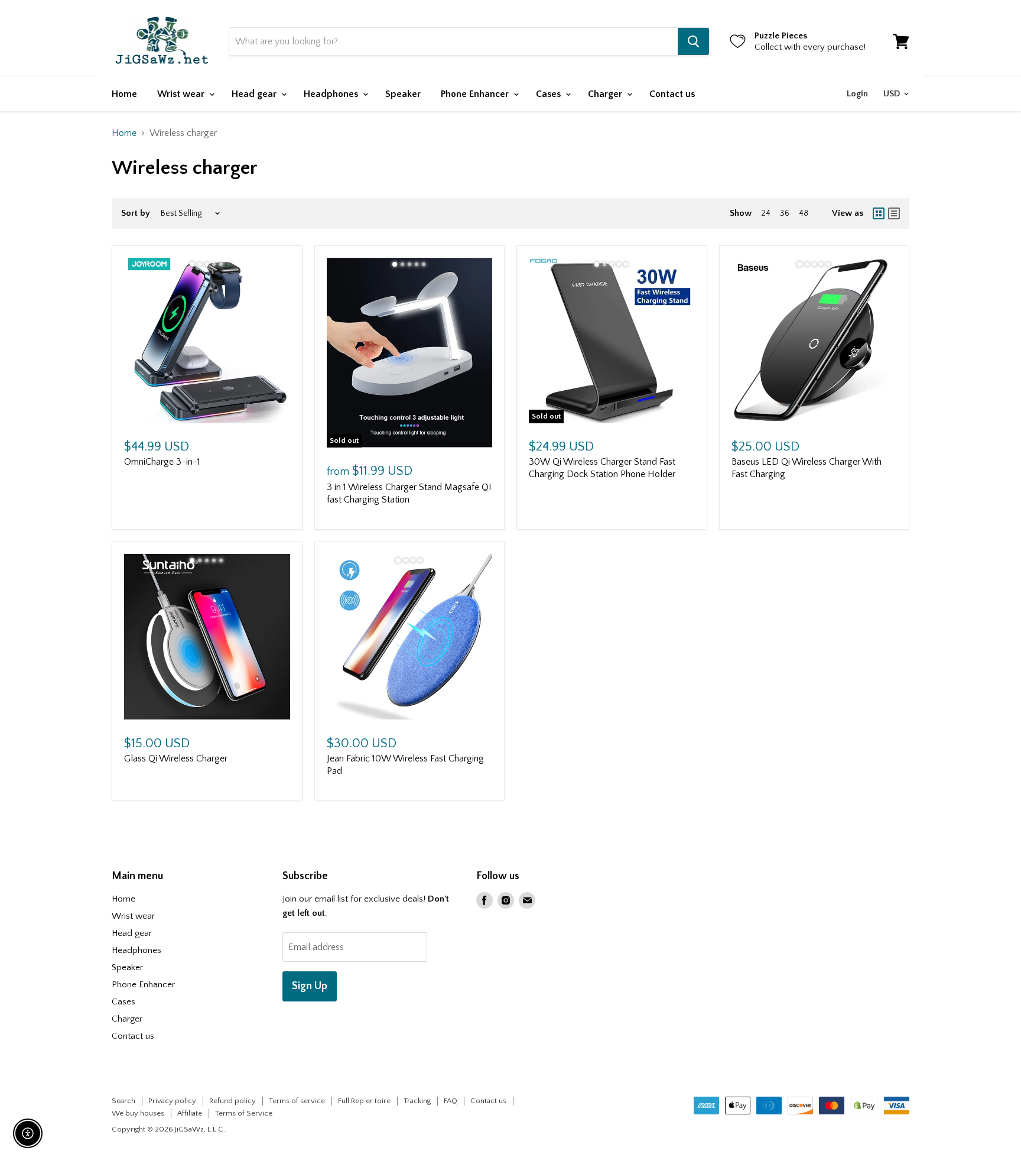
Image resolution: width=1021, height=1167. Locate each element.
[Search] (693, 41)
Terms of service (297, 1101)
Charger (606, 94)
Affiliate (189, 1113)
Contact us (672, 94)
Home (124, 94)
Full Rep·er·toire (364, 1101)
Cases (549, 94)
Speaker (403, 94)
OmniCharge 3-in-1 (162, 461)
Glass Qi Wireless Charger (175, 758)
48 (803, 213)
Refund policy (232, 1101)
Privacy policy (172, 1101)
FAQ (450, 1101)
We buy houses (138, 1113)
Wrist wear (182, 94)
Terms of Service (243, 1113)
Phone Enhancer (476, 94)
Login (857, 94)
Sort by (135, 213)
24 (765, 213)
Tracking (417, 1101)
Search (123, 1101)
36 (784, 213)
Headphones (332, 94)
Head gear (255, 94)
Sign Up (309, 986)
